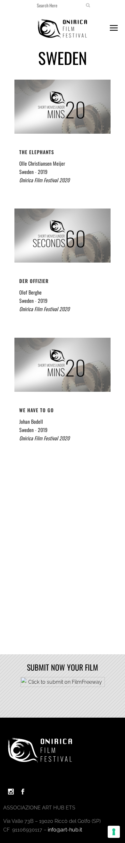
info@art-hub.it (65, 830)
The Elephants (36, 151)
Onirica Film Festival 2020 (44, 180)
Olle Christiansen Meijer (42, 163)
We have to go (36, 410)
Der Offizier (34, 280)
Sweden (26, 172)
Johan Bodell (31, 421)
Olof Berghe (30, 292)
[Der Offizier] (62, 235)
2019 (42, 172)
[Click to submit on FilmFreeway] (63, 685)
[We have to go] (62, 364)
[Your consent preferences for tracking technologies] (114, 832)
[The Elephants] (62, 106)
